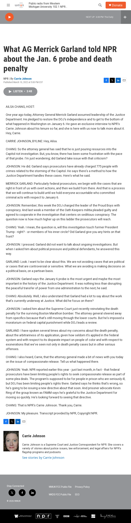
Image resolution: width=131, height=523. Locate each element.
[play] (9, 17)
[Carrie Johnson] (11, 441)
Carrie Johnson (23, 78)
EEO (77, 494)
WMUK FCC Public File (60, 487)
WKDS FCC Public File (60, 494)
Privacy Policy (82, 487)
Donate (117, 5)
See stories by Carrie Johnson (43, 457)
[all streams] (126, 17)
